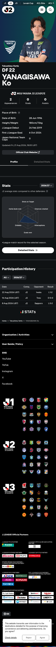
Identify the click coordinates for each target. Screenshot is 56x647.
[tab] (14, 161)
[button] (42, 9)
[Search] (50, 9)
